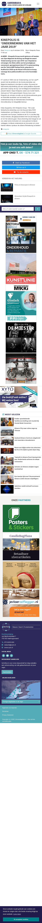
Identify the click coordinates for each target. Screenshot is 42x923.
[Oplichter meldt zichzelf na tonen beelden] (7, 489)
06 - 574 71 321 (29, 152)
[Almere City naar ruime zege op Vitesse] (7, 431)
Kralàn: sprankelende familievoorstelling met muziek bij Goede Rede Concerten (26, 421)
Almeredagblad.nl (14, 3)
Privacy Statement (7, 715)
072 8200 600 (9, 642)
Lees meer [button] (17, 914)
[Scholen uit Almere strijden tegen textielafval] (7, 470)
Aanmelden (7, 672)
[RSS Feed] (12, 655)
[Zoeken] (37, 209)
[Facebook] (4, 655)
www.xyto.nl (8, 647)
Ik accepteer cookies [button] (21, 919)
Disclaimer (5, 711)
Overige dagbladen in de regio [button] (13, 701)
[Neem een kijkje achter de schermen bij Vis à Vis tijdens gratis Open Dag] (7, 450)
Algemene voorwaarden (9, 708)
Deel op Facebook (22, 163)
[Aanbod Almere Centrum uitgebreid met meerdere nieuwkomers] (7, 441)
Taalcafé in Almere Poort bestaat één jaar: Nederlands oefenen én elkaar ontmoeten (27, 459)
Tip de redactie (22, 172)
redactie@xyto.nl (10, 645)
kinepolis (6, 129)
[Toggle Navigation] (38, 3)
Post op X (22, 167)
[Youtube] (8, 655)
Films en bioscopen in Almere (25, 185)
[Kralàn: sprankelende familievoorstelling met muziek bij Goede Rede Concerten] (7, 422)
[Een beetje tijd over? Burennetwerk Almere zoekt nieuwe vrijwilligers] (7, 479)
